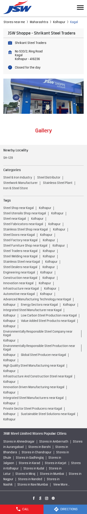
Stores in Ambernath (53, 441)
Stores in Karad (29, 463)
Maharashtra (39, 22)
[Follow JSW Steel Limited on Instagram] (47, 497)
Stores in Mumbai (52, 474)
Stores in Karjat (55, 463)
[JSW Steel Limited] (20, 7)
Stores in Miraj (25, 474)
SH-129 (8, 158)
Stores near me (14, 22)
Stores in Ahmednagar (19, 441)
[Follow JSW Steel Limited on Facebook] (34, 497)
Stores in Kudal (33, 468)
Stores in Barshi (39, 447)
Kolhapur (59, 22)
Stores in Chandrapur (37, 452)
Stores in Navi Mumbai (32, 484)
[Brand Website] (53, 497)
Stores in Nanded (30, 479)
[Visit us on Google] (40, 497)
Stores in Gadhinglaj (30, 458)
